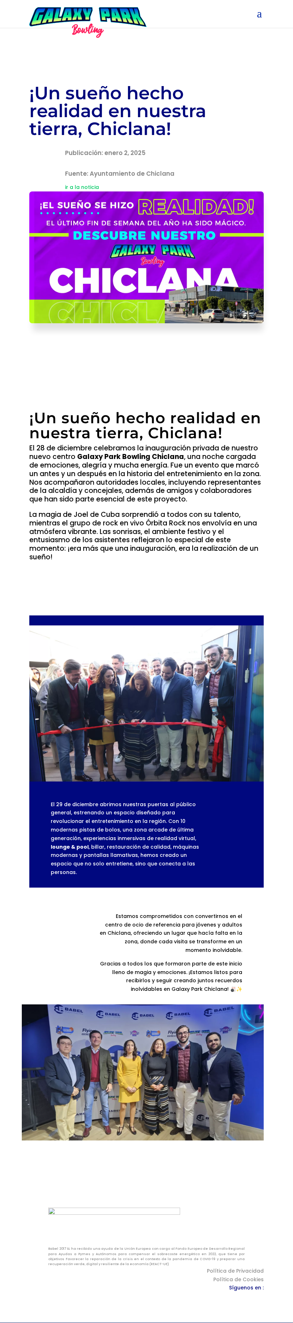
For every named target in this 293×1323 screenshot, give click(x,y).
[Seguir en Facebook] (229, 1298)
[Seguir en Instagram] (243, 1298)
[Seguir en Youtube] (258, 1298)
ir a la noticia (82, 187)
